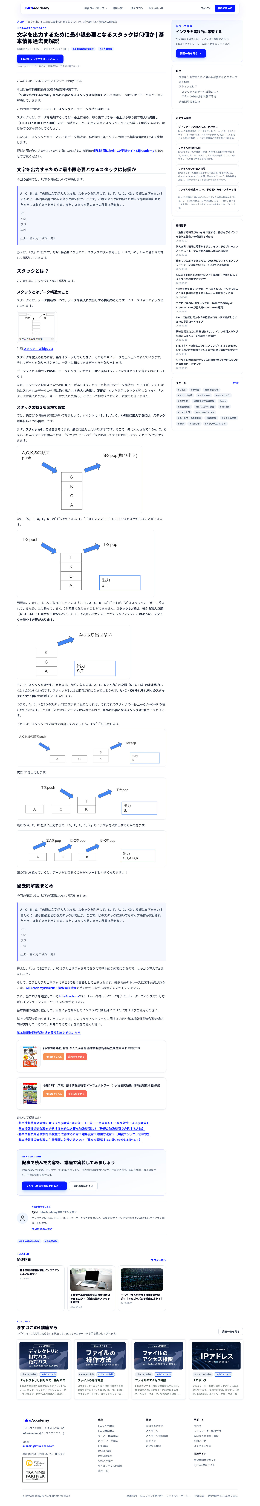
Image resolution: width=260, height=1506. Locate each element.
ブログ (20, 21)
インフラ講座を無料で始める (42, 1186)
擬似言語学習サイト (205, 1460)
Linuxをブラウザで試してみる (38, 59)
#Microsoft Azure (204, 412)
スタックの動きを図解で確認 (199, 96)
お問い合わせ (155, 8)
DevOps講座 (105, 1455)
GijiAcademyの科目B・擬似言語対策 (51, 988)
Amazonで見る (54, 1056)
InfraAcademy (69, 996)
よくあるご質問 (202, 1446)
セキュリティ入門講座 (110, 1465)
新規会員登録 (153, 1446)
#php (181, 423)
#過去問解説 (106, 48)
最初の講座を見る (83, 1186)
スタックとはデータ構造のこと (200, 91)
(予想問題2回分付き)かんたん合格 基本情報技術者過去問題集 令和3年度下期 (91, 1048)
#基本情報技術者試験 (83, 48)
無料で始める (225, 8)
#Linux (182, 389)
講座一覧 (103, 1470)
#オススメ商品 (185, 395)
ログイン (205, 8)
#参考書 (195, 389)
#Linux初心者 (211, 389)
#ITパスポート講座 (205, 406)
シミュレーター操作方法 (207, 1431)
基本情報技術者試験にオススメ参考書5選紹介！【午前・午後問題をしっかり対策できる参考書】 (84, 1123)
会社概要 (199, 1496)
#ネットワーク (223, 395)
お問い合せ (200, 1441)
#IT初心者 (194, 423)
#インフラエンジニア (215, 423)
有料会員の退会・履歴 (206, 1436)
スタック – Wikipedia (38, 348)
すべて (236, 383)
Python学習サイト (204, 1465)
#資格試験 (211, 417)
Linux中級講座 (106, 1431)
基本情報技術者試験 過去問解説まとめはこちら (49, 1032)
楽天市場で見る (76, 1056)
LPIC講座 (103, 1446)
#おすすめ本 (204, 395)
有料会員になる (154, 1426)
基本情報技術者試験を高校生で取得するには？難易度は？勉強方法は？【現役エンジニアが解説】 (85, 1134)
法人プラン (137, 8)
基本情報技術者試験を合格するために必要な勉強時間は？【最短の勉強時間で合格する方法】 (82, 1128)
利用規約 (132, 1496)
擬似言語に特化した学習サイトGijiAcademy (124, 150)
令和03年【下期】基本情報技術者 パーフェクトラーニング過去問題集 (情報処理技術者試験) (101, 1085)
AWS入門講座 (105, 1460)
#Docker (224, 406)
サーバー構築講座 (108, 1436)
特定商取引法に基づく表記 (223, 1496)
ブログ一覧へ (158, 1260)
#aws (223, 400)
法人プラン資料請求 (157, 1436)
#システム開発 (229, 417)
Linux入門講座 (106, 1426)
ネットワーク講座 (108, 1441)
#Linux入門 (184, 412)
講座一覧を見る (189, 53)
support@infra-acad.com (38, 1446)
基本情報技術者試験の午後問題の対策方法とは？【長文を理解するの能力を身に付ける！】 (80, 1139)
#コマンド (183, 400)
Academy (37, 8)
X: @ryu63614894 (42, 1228)
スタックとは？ (188, 86)
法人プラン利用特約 (151, 1496)
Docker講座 (104, 1451)
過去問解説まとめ (189, 101)
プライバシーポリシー (178, 1496)
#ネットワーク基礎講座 (189, 417)
